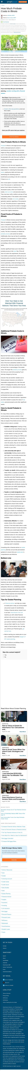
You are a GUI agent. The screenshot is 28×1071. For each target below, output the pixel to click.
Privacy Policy (6, 995)
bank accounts (9, 192)
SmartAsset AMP (6, 964)
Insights (4, 899)
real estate (15, 199)
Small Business (6, 926)
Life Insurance (6, 908)
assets (2, 172)
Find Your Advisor (14, 136)
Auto (3, 873)
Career (4, 875)
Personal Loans (6, 917)
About (4, 958)
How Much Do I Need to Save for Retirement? (14, 835)
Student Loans (6, 929)
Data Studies (5, 887)
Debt (3, 890)
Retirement (5, 923)
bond (15, 251)
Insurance (4, 902)
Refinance (4, 920)
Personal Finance (6, 914)
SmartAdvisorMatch (7, 971)
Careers (4, 948)
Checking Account (7, 878)
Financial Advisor (6, 896)
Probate (3, 145)
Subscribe (14, 859)
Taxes (3, 932)
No (5, 657)
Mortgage (4, 911)
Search (4, 956)
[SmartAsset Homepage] (12, 2)
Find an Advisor (22, 1)
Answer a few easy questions (11, 109)
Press (4, 969)
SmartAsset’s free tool (17, 612)
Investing (4, 905)
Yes (5, 655)
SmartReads (5, 960)
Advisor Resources (7, 870)
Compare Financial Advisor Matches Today (13, 826)
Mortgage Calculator (7, 838)
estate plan (20, 552)
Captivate (5, 962)
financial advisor (10, 603)
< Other (2, 5)
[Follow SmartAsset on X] (4, 982)
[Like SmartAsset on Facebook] (4, 980)
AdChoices (5, 997)
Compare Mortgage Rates (9, 841)
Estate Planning (6, 893)
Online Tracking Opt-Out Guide (10, 1002)
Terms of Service (6, 993)
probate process (5, 233)
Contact (4, 946)
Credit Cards (5, 881)
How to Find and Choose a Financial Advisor (14, 829)
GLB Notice (5, 1000)
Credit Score (5, 884)
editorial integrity (12, 23)
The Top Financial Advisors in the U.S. (12, 832)
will (9, 179)
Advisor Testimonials (7, 967)
